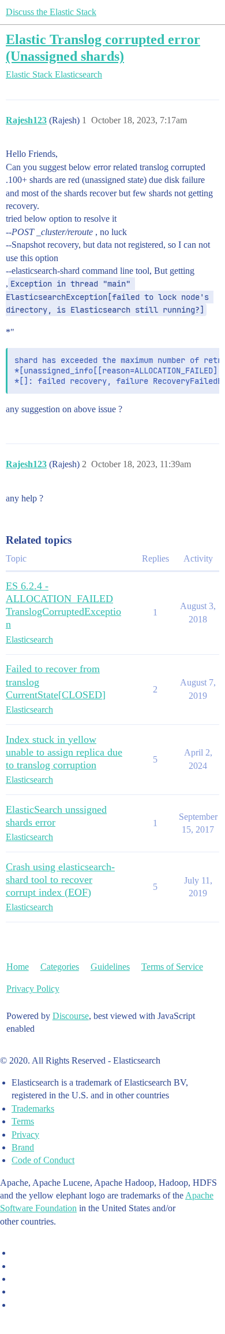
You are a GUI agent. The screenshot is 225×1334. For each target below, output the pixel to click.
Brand (23, 1147)
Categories (59, 967)
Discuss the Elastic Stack (51, 12)
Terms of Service (172, 967)
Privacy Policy (32, 989)
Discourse (70, 1016)
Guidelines (110, 967)
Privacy (25, 1134)
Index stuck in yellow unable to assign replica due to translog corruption (64, 752)
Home (17, 967)
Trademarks (33, 1108)
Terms (23, 1121)
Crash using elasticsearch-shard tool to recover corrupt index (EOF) (60, 879)
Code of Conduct (43, 1160)
